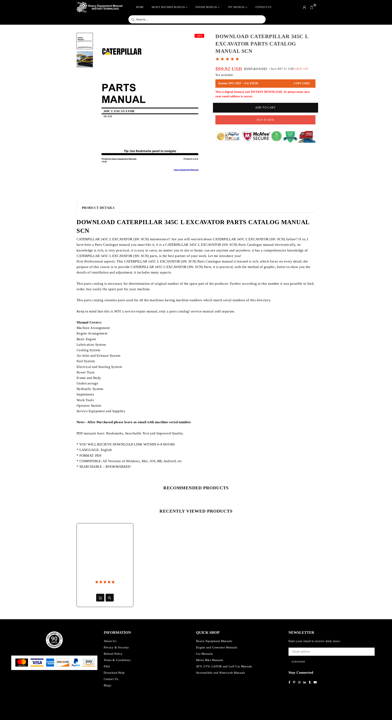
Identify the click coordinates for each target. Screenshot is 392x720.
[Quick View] (110, 597)
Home (140, 7)
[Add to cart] (100, 597)
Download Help (114, 672)
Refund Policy (113, 653)
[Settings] (304, 7)
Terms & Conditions (117, 660)
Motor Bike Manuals (209, 660)
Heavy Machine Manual (168, 7)
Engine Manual (206, 7)
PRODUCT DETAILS (98, 207)
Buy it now (265, 119)
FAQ (107, 666)
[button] (311, 7)
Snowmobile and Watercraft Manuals (220, 672)
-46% (199, 35)
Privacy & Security (116, 647)
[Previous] (100, 110)
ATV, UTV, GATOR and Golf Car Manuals (224, 666)
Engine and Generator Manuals (216, 647)
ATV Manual (236, 7)
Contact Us (263, 7)
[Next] (199, 110)
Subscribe (298, 661)
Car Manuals (204, 653)
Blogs (107, 685)
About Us (110, 641)
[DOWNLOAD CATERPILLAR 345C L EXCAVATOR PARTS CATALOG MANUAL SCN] (85, 41)
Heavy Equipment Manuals (214, 641)
